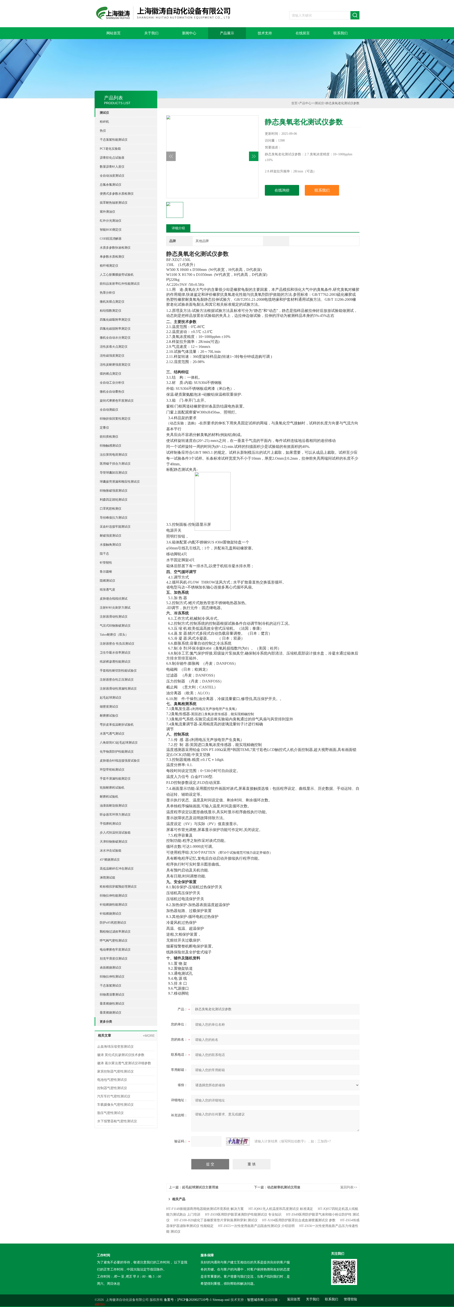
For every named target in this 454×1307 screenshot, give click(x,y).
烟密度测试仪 (109, 706)
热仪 (103, 130)
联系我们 (340, 33)
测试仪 (104, 112)
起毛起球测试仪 (110, 697)
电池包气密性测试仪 (112, 1080)
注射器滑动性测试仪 (113, 616)
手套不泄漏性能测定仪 (115, 778)
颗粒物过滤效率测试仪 (115, 931)
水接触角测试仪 (110, 544)
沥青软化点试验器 (112, 157)
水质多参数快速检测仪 (115, 247)
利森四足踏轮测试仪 (113, 499)
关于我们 (151, 33)
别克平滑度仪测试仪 (113, 958)
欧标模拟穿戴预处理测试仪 (118, 886)
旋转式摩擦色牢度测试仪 (117, 400)
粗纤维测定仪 (109, 265)
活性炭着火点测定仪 (113, 346)
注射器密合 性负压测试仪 (117, 643)
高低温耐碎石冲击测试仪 (117, 868)
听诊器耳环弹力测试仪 (115, 814)
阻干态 (104, 553)
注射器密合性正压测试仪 (117, 679)
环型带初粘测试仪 (112, 769)
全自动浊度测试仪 (112, 175)
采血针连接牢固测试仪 (115, 526)
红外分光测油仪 (110, 220)
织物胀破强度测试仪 (113, 490)
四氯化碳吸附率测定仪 (115, 319)
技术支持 (265, 33)
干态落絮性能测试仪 (113, 139)
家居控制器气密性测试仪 (115, 1071)
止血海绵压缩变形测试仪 (115, 1046)
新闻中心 (189, 33)
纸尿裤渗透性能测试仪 (115, 661)
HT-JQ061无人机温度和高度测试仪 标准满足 (281, 1209)
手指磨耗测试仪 (110, 823)
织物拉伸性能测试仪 (113, 895)
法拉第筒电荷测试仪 (113, 454)
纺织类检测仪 (109, 436)
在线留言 (303, 33)
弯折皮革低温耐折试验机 (117, 724)
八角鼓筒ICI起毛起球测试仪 (119, 742)
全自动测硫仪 (109, 409)
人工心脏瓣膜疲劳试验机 (117, 274)
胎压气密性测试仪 (110, 1113)
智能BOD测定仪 (111, 229)
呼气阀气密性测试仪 (113, 940)
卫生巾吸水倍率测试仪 (115, 652)
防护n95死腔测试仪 (113, 922)
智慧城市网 (255, 1300)
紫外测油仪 (107, 211)
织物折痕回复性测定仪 (115, 418)
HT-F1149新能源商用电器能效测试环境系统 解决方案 (205, 1209)
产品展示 (227, 33)
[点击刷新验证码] (238, 1141)
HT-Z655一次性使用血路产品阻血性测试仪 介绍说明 (256, 1226)
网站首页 (113, 33)
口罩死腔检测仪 (110, 508)
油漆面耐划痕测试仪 (113, 805)
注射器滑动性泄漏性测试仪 (118, 688)
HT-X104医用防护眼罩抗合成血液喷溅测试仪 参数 (299, 1220)
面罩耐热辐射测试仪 (113, 202)
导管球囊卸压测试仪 (113, 472)
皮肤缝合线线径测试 (113, 598)
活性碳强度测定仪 (112, 355)
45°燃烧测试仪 (110, 859)
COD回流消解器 (111, 238)
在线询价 (282, 190)
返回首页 (293, 1299)
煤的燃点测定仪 (110, 373)
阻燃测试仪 (107, 580)
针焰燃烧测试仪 (110, 913)
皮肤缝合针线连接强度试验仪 (120, 760)
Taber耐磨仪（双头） (114, 634)
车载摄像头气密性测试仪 (115, 1104)
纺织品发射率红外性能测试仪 (120, 283)
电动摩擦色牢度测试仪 (115, 949)
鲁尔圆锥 (106, 571)
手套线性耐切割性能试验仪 (118, 670)
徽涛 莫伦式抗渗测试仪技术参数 (120, 1055)
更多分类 (106, 1021)
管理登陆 (350, 1299)
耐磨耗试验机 (109, 796)
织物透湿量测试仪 (112, 994)
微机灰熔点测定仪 (112, 301)
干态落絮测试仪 (110, 985)
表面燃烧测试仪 (110, 967)
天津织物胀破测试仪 (113, 841)
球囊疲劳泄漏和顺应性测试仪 (120, 481)
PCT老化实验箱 (110, 148)
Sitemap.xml (221, 1300)
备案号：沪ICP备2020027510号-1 (188, 1300)
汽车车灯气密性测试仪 (113, 1096)
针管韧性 (106, 562)
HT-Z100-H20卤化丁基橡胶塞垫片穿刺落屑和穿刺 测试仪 (216, 1220)
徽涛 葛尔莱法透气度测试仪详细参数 (124, 1063)
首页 (294, 103)
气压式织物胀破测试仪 (115, 625)
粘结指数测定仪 (110, 310)
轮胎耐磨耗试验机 (112, 787)
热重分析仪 (107, 292)
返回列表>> (348, 1187)
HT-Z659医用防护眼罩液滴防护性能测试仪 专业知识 (243, 1214)
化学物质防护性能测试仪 (117, 751)
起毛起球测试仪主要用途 (200, 1187)
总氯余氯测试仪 (110, 184)
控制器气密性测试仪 (112, 1088)
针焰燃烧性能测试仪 (113, 904)
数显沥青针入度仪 (112, 166)
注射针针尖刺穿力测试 (115, 607)
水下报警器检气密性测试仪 (117, 1121)
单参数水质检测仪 (112, 256)
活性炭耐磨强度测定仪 (115, 364)
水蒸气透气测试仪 (112, 733)
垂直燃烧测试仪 (110, 1012)
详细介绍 (178, 228)
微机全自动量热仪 (112, 391)
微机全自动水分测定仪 (115, 337)
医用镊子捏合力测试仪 (115, 463)
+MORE (149, 1036)
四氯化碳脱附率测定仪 (115, 328)
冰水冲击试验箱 (110, 850)
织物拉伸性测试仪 (112, 976)
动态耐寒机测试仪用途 (283, 1187)
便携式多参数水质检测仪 (117, 193)
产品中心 (305, 103)
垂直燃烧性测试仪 (112, 1003)
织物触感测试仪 (110, 445)
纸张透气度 (107, 589)
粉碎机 (104, 121)
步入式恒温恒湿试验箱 (115, 832)
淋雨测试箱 (107, 877)
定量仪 (104, 427)
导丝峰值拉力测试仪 (113, 517)
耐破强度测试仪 (110, 535)
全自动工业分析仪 (112, 382)
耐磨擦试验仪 (109, 715)
